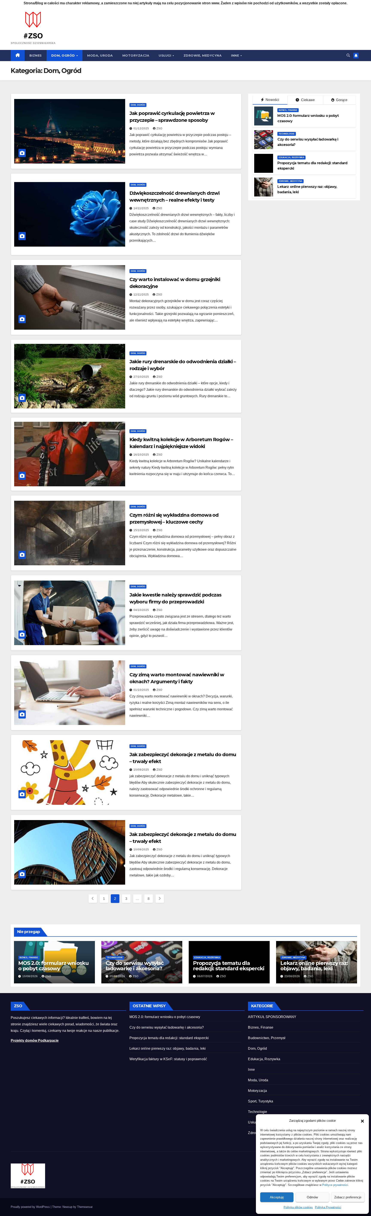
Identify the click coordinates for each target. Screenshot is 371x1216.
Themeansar (84, 1206)
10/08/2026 (30, 976)
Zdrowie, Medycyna (203, 55)
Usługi (165, 55)
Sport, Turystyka (260, 1101)
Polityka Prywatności (328, 1207)
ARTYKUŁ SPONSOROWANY (272, 1017)
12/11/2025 (142, 294)
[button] (362, 1121)
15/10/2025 (142, 530)
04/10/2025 (142, 610)
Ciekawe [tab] (307, 100)
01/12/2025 (142, 128)
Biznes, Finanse (288, 110)
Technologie (287, 134)
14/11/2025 (142, 208)
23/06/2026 (292, 976)
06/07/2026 (205, 976)
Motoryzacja (135, 55)
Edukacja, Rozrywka (291, 157)
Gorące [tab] (341, 100)
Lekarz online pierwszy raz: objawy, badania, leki (314, 966)
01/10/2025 (142, 689)
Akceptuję (277, 1197)
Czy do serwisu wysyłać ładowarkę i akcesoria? (135, 966)
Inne (235, 55)
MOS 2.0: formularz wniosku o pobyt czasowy (53, 966)
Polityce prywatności (335, 1185)
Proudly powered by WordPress (31, 1206)
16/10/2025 (142, 454)
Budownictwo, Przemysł (266, 1038)
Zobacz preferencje (347, 1197)
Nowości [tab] (272, 100)
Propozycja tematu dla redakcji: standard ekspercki (228, 966)
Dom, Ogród (63, 55)
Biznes (35, 55)
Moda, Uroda (100, 55)
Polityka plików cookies (298, 1207)
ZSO (159, 128)
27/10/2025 (142, 376)
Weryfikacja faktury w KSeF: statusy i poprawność (168, 1059)
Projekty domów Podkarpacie (35, 1040)
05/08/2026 (118, 976)
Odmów (312, 1197)
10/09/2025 (142, 769)
